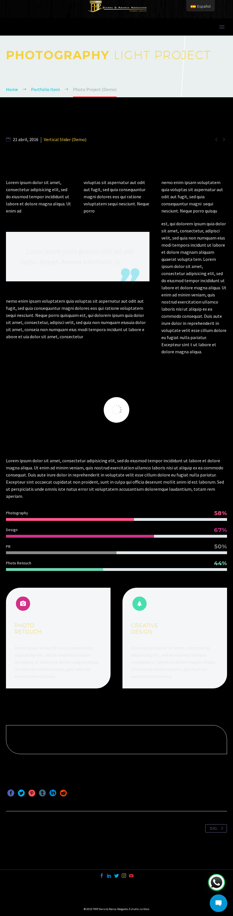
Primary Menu (222, 27)
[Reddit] (63, 793)
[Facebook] (10, 793)
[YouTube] (131, 875)
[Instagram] (124, 875)
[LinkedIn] (52, 793)
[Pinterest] (31, 793)
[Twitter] (21, 793)
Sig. (214, 828)
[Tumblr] (42, 793)
